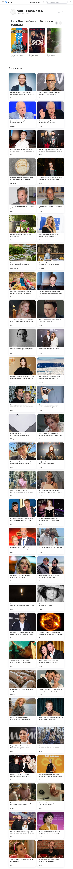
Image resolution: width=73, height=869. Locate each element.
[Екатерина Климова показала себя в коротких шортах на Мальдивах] (50, 399)
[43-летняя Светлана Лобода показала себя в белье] (22, 569)
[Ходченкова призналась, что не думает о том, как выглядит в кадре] (50, 512)
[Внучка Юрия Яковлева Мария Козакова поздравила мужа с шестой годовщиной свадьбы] (22, 740)
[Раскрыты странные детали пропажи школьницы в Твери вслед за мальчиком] (50, 740)
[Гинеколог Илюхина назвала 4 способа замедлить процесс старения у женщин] (50, 257)
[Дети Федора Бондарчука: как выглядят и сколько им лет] (50, 86)
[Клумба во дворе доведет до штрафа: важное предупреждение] (22, 228)
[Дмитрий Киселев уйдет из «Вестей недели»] (22, 114)
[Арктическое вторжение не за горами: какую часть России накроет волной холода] (50, 370)
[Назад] (56, 23)
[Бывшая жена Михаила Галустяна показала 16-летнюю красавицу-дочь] (50, 143)
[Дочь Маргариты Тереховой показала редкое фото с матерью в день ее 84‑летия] (50, 427)
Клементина (51, 55)
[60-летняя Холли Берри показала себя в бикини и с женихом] (50, 541)
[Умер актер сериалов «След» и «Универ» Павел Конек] (50, 313)
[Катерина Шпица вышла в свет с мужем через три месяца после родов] (22, 143)
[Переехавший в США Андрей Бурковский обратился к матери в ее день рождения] (22, 86)
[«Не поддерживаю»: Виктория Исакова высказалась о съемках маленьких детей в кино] (50, 285)
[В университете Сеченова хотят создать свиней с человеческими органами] (22, 683)
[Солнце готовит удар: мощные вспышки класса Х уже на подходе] (50, 626)
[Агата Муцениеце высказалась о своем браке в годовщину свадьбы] (50, 683)
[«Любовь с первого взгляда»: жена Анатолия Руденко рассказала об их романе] (50, 342)
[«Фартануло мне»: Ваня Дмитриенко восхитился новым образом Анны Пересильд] (22, 484)
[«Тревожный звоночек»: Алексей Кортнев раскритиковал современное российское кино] (50, 200)
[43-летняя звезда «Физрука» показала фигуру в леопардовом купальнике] (50, 768)
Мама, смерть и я (17, 55)
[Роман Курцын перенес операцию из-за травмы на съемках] (50, 711)
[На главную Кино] (9, 2)
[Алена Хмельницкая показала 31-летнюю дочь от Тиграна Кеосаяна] (22, 342)
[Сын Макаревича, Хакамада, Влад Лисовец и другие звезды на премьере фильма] (50, 171)
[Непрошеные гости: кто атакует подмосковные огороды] (22, 796)
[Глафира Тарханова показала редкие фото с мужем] (50, 455)
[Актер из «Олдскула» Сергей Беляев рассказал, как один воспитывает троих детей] (22, 285)
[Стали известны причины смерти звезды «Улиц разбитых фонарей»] (22, 598)
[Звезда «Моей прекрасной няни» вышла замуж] (22, 853)
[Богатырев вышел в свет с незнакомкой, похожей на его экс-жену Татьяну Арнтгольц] (22, 399)
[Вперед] (60, 23)
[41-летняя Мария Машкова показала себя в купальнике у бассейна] (22, 654)
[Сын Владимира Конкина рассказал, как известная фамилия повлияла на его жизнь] (50, 114)
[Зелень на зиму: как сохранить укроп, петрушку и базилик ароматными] (22, 257)
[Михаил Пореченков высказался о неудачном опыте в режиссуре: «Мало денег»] (22, 626)
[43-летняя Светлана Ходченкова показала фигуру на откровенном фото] (22, 313)
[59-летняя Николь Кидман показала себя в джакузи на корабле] (22, 711)
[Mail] (6, 2)
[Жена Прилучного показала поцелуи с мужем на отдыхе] (50, 654)
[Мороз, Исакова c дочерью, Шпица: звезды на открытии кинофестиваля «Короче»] (22, 768)
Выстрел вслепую (35, 55)
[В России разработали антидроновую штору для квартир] (22, 427)
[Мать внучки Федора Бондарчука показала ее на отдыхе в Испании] (22, 825)
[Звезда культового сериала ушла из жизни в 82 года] (50, 598)
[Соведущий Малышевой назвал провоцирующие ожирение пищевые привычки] (22, 171)
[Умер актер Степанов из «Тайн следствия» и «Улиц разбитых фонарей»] (22, 455)
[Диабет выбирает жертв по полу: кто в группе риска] (50, 796)
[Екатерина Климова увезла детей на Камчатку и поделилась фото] (22, 370)
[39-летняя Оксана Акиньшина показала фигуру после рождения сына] (50, 484)
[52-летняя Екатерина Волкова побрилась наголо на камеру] (50, 825)
